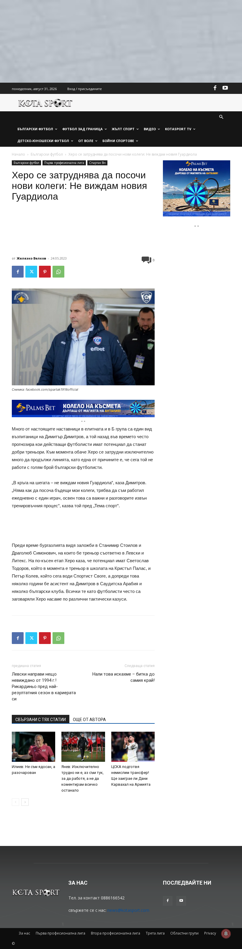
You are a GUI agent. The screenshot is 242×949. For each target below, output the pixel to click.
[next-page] (25, 802)
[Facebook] (215, 88)
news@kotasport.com (128, 910)
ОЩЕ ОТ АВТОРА (89, 719)
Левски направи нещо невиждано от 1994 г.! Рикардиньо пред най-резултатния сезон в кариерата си (44, 686)
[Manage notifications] (226, 933)
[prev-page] (15, 802)
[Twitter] (31, 272)
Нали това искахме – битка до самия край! (123, 677)
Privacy (210, 933)
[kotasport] (45, 102)
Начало (18, 154)
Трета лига (155, 933)
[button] (221, 117)
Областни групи (184, 933)
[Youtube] (225, 88)
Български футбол (47, 154)
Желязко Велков (31, 258)
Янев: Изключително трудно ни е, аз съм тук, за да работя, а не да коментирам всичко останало (82, 778)
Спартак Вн (97, 163)
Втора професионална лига (115, 933)
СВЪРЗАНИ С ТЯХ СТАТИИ (40, 719)
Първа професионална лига (64, 163)
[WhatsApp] (58, 272)
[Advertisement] (121, 41)
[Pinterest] (45, 272)
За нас (24, 933)
